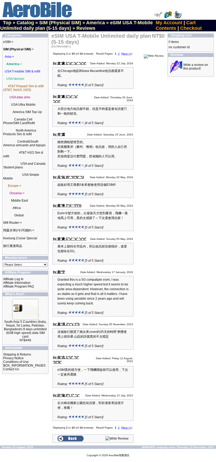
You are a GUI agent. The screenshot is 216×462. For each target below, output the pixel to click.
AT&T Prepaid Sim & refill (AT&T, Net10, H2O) (23, 88)
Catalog (25, 22)
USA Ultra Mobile (23, 104)
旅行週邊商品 (12, 246)
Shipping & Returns (17, 354)
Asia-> (9, 57)
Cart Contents (176, 25)
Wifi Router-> (12, 223)
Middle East (19, 200)
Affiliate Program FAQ (18, 286)
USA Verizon (15, 79)
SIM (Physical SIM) (60, 22)
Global (19, 215)
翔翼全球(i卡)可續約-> (18, 230)
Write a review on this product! (195, 66)
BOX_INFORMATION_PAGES (24, 365)
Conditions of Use (16, 362)
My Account (169, 22)
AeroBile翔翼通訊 (119, 455)
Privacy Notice (13, 358)
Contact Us (11, 369)
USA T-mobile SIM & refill (22, 71)
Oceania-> (16, 193)
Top (7, 22)
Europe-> (14, 186)
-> (18, 49)
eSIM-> (8, 42)
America (95, 22)
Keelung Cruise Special (20, 238)
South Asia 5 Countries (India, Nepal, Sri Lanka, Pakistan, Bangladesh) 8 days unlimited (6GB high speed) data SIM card (25, 329)
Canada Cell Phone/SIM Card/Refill (19, 121)
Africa (17, 208)
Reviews (85, 28)
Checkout (191, 28)
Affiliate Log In (13, 279)
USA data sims (19, 97)
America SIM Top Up (27, 112)
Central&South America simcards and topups (24, 143)
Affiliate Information (17, 283)
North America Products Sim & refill (19, 132)
